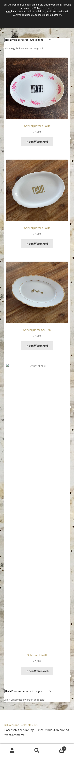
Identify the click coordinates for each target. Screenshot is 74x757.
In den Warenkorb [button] (37, 141)
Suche (37, 750)
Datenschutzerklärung (19, 730)
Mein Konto (12, 750)
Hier (8, 11)
